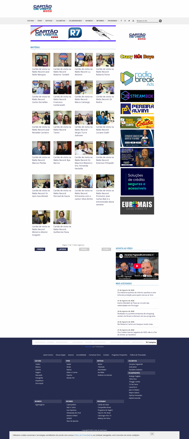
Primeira (40, 249)
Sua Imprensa (71, 410)
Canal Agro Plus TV (104, 416)
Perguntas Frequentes (119, 355)
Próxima (84, 249)
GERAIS (69, 418)
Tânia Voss (133, 379)
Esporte (69, 375)
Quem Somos (48, 355)
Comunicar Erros (95, 355)
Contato (106, 355)
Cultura (30, 21)
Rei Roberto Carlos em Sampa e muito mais (135, 324)
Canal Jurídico (71, 405)
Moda (69, 367)
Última (106, 249)
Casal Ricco (133, 387)
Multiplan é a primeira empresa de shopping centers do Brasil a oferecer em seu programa (136, 314)
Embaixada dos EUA (74, 413)
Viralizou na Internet (105, 375)
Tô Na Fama (133, 384)
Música (37, 367)
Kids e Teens (71, 407)
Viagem (38, 372)
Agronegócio (40, 405)
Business (89, 21)
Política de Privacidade (138, 355)
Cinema (38, 370)
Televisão (101, 367)
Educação (38, 375)
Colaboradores (75, 21)
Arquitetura (39, 381)
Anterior (62, 249)
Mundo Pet (70, 378)
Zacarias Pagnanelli (136, 364)
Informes (100, 21)
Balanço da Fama (104, 418)
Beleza (69, 370)
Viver (40, 21)
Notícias (49, 21)
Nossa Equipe (61, 355)
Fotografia (39, 378)
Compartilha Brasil (104, 407)
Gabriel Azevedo (134, 398)
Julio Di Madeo (134, 390)
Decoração (39, 383)
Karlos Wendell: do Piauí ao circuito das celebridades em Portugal (133, 304)
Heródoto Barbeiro (135, 370)
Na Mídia (101, 372)
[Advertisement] (114, 10)
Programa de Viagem (105, 410)
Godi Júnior (133, 367)
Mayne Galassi (134, 393)
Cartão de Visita (103, 405)
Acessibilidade (81, 355)
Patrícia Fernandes (135, 395)
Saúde (69, 364)
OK (152, 434)
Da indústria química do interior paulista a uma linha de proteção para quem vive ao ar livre (136, 293)
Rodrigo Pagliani (134, 376)
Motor (100, 364)
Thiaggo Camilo (134, 382)
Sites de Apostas (72, 421)
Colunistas (60, 21)
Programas (112, 21)
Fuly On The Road (104, 413)
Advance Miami (72, 416)
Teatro (37, 364)
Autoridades (102, 370)
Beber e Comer (72, 372)
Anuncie (71, 355)
